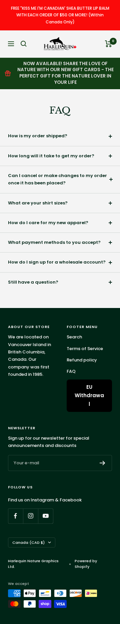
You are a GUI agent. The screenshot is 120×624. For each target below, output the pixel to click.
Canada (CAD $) (28, 542)
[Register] (102, 463)
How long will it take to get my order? (51, 156)
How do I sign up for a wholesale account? (57, 262)
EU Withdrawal (89, 395)
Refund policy (82, 360)
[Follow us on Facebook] (15, 515)
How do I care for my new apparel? (48, 222)
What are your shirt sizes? (38, 203)
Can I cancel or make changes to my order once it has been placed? (57, 179)
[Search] (24, 44)
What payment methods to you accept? (54, 242)
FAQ (71, 371)
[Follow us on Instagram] (30, 515)
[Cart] (108, 43)
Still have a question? (33, 282)
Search (74, 337)
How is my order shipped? (37, 136)
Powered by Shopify (86, 563)
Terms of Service (85, 348)
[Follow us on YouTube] (45, 515)
